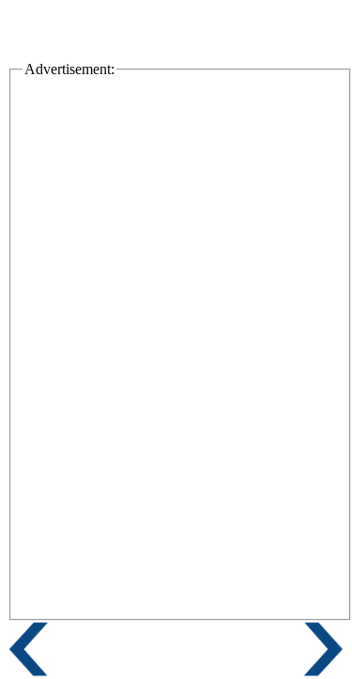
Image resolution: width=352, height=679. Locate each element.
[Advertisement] (180, 215)
